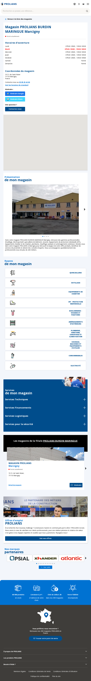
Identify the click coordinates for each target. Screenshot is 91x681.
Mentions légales (20, 671)
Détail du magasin (15, 485)
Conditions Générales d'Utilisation (65, 671)
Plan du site (56, 676)
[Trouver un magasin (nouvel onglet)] (45, 616)
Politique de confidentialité (40, 676)
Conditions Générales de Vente (40, 671)
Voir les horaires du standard (16, 85)
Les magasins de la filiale (45, 440)
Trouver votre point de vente (46, 638)
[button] (45, 139)
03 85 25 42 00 (24, 82)
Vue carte (47, 567)
